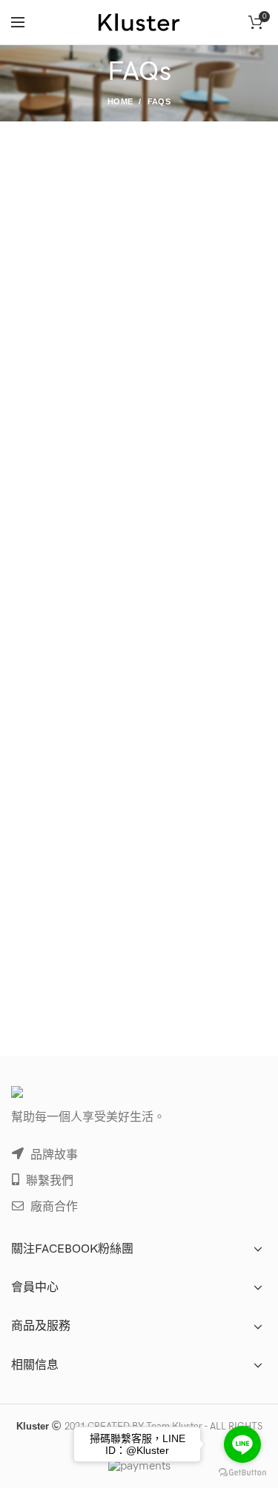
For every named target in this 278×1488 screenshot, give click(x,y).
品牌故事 (52, 1155)
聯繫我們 (48, 1181)
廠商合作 (52, 1207)
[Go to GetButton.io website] (242, 1473)
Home (120, 101)
